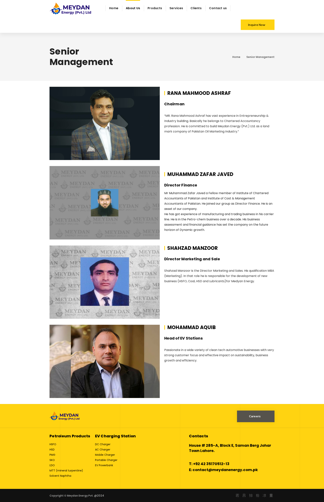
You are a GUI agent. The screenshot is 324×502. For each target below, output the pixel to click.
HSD (52, 449)
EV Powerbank (104, 465)
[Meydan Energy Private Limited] (71, 8)
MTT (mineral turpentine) (66, 470)
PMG (52, 455)
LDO (52, 465)
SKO (52, 460)
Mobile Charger (105, 455)
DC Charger (102, 444)
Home (236, 57)
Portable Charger (106, 460)
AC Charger (102, 449)
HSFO (53, 444)
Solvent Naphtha (60, 476)
